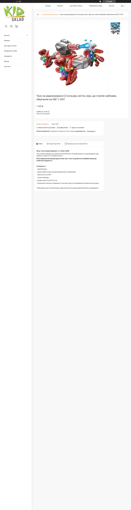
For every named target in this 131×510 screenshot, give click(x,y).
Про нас (111, 6)
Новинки (7, 40)
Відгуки (6, 61)
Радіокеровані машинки (50, 14)
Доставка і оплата (10, 46)
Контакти (7, 66)
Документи (8, 56)
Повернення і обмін (10, 51)
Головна (48, 6)
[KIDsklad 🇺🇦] (16, 13)
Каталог (7, 35)
